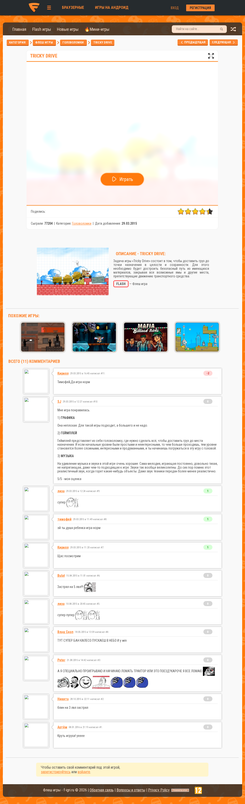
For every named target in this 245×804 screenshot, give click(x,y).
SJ (59, 401)
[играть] (42, 350)
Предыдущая (195, 42)
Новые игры (67, 29)
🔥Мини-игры (96, 29)
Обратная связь (102, 790)
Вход (175, 8)
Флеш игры (44, 42)
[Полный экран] (211, 57)
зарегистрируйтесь (56, 772)
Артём (62, 727)
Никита (63, 699)
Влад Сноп (65, 632)
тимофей (64, 519)
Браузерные (73, 7)
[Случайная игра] (233, 30)
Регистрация (200, 8)
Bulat (61, 575)
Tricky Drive (102, 42)
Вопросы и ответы (131, 790)
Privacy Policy (159, 790)
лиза (61, 491)
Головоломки (73, 42)
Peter (61, 660)
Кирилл (63, 373)
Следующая (222, 42)
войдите (84, 772)
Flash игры (41, 29)
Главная (19, 29)
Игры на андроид (111, 7)
